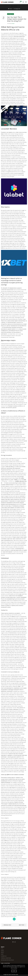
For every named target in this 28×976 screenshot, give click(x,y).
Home (10, 8)
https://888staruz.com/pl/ (7, 840)
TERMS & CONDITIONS (6, 958)
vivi (11, 157)
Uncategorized (17, 8)
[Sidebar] (1, 294)
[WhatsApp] (14, 919)
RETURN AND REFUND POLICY (7, 960)
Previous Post (7, 925)
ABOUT (2, 952)
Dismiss (23, 488)
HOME (2, 950)
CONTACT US (3, 956)
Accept (14, 970)
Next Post (21, 925)
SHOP (2, 954)
